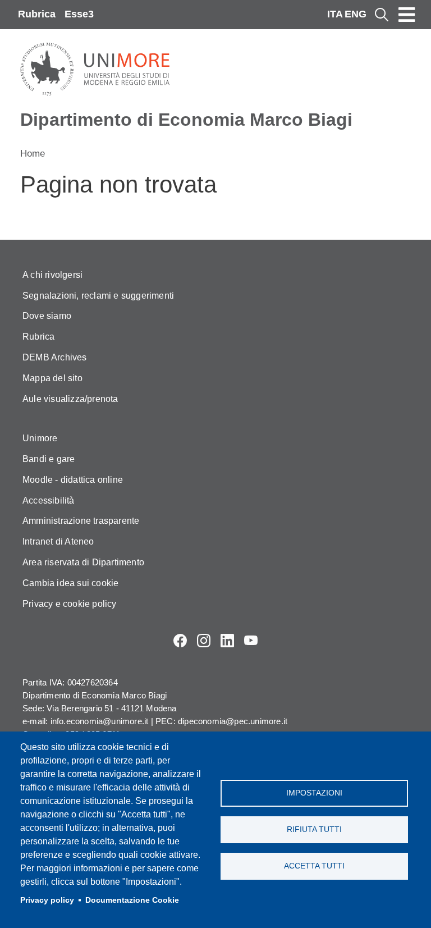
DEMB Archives (54, 357)
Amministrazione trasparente (80, 520)
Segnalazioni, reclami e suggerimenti (98, 295)
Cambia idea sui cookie (70, 583)
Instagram (203, 640)
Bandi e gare (48, 459)
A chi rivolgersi (52, 275)
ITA (335, 14)
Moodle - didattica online (72, 479)
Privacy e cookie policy (69, 604)
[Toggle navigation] (407, 14)
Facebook (180, 640)
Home (32, 153)
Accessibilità (48, 500)
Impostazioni (314, 793)
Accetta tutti (314, 866)
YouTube (251, 640)
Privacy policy (47, 900)
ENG (355, 14)
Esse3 (79, 14)
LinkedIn (227, 640)
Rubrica (37, 14)
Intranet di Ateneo (58, 541)
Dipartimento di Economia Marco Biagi (186, 119)
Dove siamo (46, 316)
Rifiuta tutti (314, 829)
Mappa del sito (52, 378)
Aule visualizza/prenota (70, 399)
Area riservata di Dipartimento (83, 562)
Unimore (39, 438)
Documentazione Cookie (132, 900)
